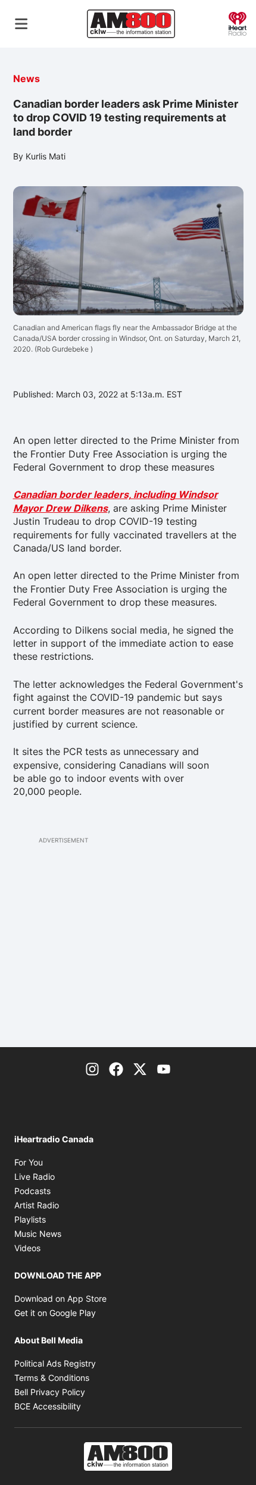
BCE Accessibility (47, 1406)
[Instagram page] (92, 1068)
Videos (27, 1248)
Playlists (30, 1219)
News (26, 78)
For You (28, 1162)
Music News (37, 1234)
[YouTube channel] (164, 1068)
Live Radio (34, 1176)
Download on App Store (60, 1298)
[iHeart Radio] (237, 23)
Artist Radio (36, 1205)
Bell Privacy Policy (49, 1392)
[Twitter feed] (140, 1068)
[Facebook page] (116, 1068)
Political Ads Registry (55, 1363)
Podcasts (32, 1191)
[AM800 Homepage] (131, 24)
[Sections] (21, 24)
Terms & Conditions (51, 1378)
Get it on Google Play (55, 1313)
